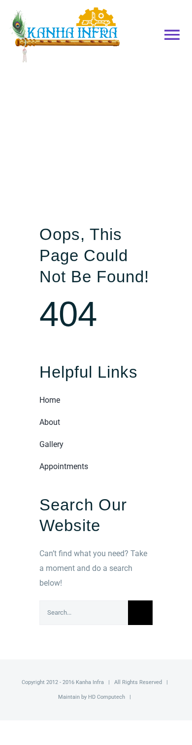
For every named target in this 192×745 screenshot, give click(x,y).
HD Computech (106, 697)
